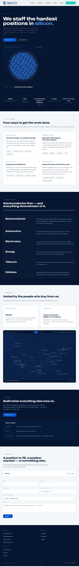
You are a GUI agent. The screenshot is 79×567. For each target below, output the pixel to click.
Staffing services (7, 533)
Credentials (48, 3)
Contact (61, 3)
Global (42, 332)
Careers (55, 3)
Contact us (5, 553)
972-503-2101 (70, 473)
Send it (7, 516)
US (36, 332)
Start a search (70, 3)
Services (32, 3)
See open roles (23, 40)
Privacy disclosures (70, 563)
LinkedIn (5, 555)
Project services (7, 539)
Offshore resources (8, 542)
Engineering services (8, 536)
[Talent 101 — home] (10, 3)
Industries (39, 3)
